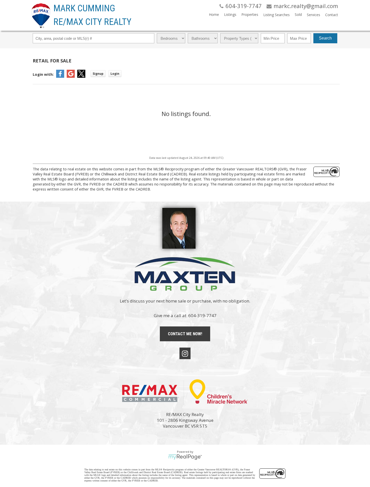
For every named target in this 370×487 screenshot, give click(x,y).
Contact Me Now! (185, 333)
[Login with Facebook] (60, 76)
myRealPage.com (185, 457)
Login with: (43, 74)
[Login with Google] (71, 76)
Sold (298, 14)
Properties (249, 14)
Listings (230, 14)
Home (214, 14)
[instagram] (185, 353)
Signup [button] (98, 73)
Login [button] (114, 73)
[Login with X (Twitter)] (81, 76)
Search (325, 38)
